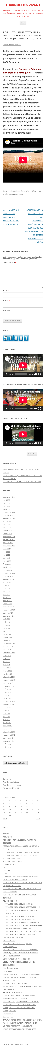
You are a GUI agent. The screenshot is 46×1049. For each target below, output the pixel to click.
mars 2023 (7, 561)
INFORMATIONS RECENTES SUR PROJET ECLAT (20, 950)
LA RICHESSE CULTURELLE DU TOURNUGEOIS (20, 1029)
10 (15, 806)
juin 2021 (6, 625)
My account (7, 971)
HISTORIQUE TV (9, 940)
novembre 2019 (9, 680)
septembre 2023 (9, 546)
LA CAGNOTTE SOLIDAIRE (12, 956)
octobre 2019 (8, 683)
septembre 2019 (9, 686)
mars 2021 (7, 634)
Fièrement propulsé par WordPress (15, 1044)
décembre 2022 (9, 570)
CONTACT (6, 873)
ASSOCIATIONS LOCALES (12, 858)
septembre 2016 (9, 741)
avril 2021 (6, 631)
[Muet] (35, 374)
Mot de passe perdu (10, 968)
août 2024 (7, 521)
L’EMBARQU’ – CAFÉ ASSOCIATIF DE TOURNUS (20, 953)
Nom (6, 291)
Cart (4, 867)
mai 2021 (6, 628)
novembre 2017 (9, 701)
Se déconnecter (9, 1017)
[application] (23, 365)
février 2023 (7, 564)
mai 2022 (6, 591)
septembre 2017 (9, 704)
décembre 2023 (9, 536)
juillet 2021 (7, 622)
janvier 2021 (7, 640)
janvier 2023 (7, 567)
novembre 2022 (9, 573)
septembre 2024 (9, 518)
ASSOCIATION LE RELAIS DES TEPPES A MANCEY (21, 855)
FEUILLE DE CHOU (10, 901)
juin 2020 (6, 659)
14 (38, 806)
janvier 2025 (7, 509)
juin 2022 (6, 588)
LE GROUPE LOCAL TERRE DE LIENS (16, 959)
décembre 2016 (9, 732)
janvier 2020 (7, 674)
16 (10, 809)
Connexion (7, 779)
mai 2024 (6, 524)
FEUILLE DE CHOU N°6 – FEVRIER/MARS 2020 (22, 922)
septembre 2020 (9, 652)
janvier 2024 (7, 533)
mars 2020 (7, 668)
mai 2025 (6, 500)
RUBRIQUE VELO (9, 1011)
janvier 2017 (7, 729)
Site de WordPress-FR (11, 788)
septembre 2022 (9, 579)
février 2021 (7, 637)
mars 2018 (7, 698)
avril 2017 (6, 720)
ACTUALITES (7, 837)
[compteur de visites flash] (16, 340)
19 (27, 809)
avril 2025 (6, 503)
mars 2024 (7, 527)
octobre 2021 (8, 613)
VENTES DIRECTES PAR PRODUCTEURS (17, 1026)
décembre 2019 (9, 677)
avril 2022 (6, 594)
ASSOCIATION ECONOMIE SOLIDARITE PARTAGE (21, 852)
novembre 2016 (9, 735)
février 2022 (7, 601)
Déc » (38, 818)
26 (27, 812)
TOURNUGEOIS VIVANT (23, 5)
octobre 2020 (8, 649)
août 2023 (7, 549)
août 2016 (7, 744)
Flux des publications (11, 782)
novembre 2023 (9, 540)
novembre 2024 (9, 512)
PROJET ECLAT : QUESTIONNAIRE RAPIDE (20, 995)
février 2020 (7, 671)
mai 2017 (6, 716)
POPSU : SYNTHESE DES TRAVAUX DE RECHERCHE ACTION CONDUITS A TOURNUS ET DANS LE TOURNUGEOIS (22, 977)
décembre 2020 (9, 643)
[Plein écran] (39, 374)
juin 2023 (6, 552)
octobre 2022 (8, 576)
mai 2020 (6, 662)
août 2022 (7, 582)
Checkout (6, 870)
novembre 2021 (9, 610)
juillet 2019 (7, 692)
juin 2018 (6, 695)
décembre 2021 (9, 607)
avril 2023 (6, 558)
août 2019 (7, 689)
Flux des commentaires (12, 785)
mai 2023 (6, 555)
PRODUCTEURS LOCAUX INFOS (15, 983)
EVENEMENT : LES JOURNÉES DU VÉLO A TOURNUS (22, 482)
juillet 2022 (7, 585)
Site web (6, 310)
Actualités (30, 191)
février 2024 (7, 530)
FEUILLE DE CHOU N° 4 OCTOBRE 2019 (19, 916)
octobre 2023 (8, 543)
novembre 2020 (9, 646)
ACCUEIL (6, 834)
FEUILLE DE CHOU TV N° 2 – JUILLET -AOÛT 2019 (23, 931)
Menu (23, 23)
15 (4, 809)
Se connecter (8, 1014)
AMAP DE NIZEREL (11, 864)
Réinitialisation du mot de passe (15, 998)
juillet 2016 (7, 747)
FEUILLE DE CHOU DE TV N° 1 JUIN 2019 (19, 904)
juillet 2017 (7, 710)
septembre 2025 (9, 497)
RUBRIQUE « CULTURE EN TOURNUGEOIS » (19, 1008)
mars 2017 (7, 723)
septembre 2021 (9, 616)
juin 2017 (6, 713)
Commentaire (9, 262)
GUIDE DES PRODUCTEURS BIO (14, 937)
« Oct (5, 818)
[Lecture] (6, 374)
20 (32, 809)
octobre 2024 (8, 515)
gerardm (19, 194)
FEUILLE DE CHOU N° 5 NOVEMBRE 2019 (20, 919)
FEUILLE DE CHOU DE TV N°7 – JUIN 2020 (20, 934)
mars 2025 (7, 506)
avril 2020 (6, 665)
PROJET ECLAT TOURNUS (12, 992)
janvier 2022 (7, 604)
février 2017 (7, 726)
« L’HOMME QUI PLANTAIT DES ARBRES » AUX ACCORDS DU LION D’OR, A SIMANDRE (11, 217)
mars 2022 (7, 598)
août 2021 (7, 619)
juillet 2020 (7, 655)
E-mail (6, 300)
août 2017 (7, 707)
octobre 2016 (8, 738)
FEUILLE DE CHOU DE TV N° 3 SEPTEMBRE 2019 (22, 907)
